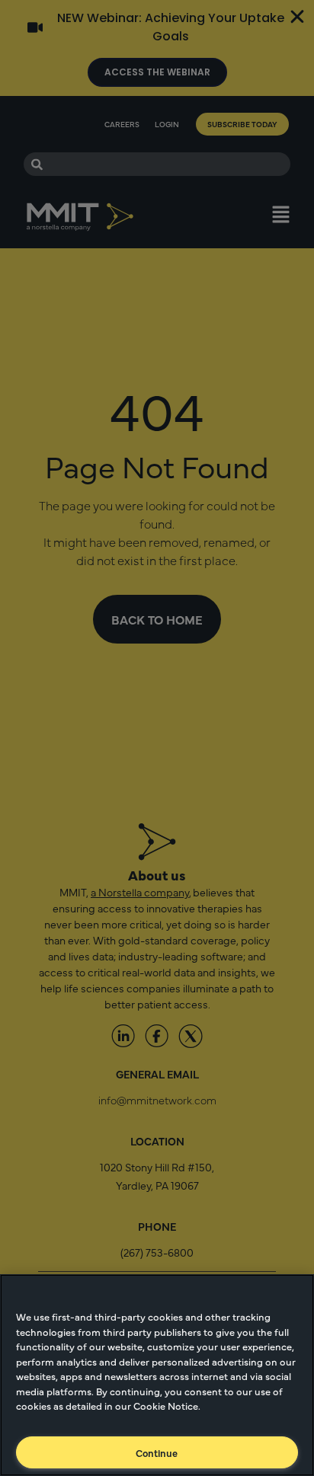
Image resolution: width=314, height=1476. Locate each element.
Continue (157, 1452)
